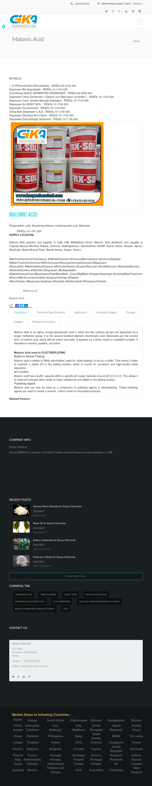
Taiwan (18, 742)
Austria (18, 749)
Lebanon (32, 729)
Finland (18, 755)
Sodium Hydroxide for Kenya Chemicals (54, 540)
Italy (18, 759)
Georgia (55, 755)
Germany (78, 755)
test (65, 608)
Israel (96, 725)
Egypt (18, 719)
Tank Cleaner (48, 594)
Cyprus (96, 749)
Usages (18, 321)
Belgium (32, 749)
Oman (18, 736)
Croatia (79, 749)
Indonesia (32, 725)
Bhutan (136, 720)
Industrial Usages (106, 312)
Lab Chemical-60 (41, 548)
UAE (78, 742)
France (32, 755)
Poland (79, 759)
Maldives (78, 729)
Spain (18, 763)
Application (80, 312)
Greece (96, 755)
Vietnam (96, 742)
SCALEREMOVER (61, 601)
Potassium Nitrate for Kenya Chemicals (54, 557)
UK (116, 763)
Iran (55, 725)
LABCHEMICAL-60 (23, 594)
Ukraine (96, 763)
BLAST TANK (71, 594)
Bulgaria (55, 749)
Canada (136, 763)
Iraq (78, 725)
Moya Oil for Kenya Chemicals (49, 523)
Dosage (130, 312)
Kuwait (18, 729)
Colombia (116, 770)
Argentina (96, 770)
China (18, 725)
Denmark (136, 749)
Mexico (32, 770)
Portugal (96, 759)
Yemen (136, 742)
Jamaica (18, 770)
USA (78, 770)
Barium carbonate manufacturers (34, 608)
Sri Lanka (136, 736)
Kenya (32, 720)
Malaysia (55, 729)
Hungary (116, 755)
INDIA (116, 736)
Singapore (116, 742)
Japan (116, 725)
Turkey (55, 742)
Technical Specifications (51, 312)
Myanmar (116, 729)
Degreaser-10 (40, 532)
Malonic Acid (16, 298)
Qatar (78, 736)
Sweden (32, 763)
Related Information (43, 321)
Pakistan (32, 736)
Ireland (136, 755)
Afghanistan (78, 720)
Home (136, 41)
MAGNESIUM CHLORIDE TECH (30, 601)
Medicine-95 (30, 290)
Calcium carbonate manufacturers (99, 601)
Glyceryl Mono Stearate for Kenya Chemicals (57, 506)
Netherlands (32, 759)
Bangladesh (116, 720)
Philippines (55, 736)
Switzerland (55, 763)
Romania (116, 759)
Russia (136, 759)
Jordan (136, 725)
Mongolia (96, 729)
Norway (55, 759)
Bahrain (96, 720)
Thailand (32, 742)
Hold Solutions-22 (96, 594)
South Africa (55, 720)
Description (20, 312)
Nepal (136, 729)
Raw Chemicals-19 (42, 565)
